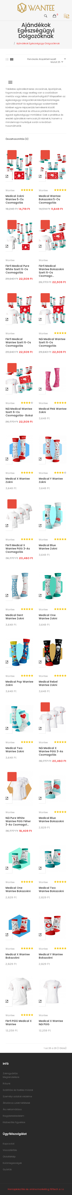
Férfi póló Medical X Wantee (19, 1022)
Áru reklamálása (12, 1109)
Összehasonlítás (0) (17, 139)
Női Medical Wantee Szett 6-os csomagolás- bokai (19, 412)
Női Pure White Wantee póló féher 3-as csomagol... (18, 821)
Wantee (10, 190)
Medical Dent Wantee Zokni (15, 616)
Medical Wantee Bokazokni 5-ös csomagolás (50, 199)
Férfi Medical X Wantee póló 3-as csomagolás (18, 548)
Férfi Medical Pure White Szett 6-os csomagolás (17, 269)
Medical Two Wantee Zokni (15, 749)
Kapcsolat (8, 1143)
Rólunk (6, 1083)
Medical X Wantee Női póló (51, 1022)
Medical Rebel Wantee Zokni (48, 683)
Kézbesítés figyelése (14, 1122)
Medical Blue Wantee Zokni (48, 546)
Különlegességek (12, 1163)
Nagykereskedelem (13, 1115)
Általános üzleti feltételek (16, 1102)
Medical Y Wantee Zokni (51, 480)
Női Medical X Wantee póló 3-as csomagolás (51, 751)
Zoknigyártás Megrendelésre (11, 1075)
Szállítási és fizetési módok (18, 1090)
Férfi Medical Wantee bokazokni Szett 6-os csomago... (51, 271)
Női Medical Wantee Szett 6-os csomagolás (52, 342)
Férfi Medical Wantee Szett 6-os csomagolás (18, 342)
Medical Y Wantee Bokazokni (51, 956)
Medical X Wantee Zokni (18, 480)
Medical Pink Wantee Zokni (52, 410)
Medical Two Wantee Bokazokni (51, 889)
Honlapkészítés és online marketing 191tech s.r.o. (36, 1189)
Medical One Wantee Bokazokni (18, 889)
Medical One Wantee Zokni (48, 616)
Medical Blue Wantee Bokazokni (51, 819)
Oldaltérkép (9, 1156)
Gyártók (7, 1169)
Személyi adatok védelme (17, 1096)
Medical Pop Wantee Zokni (19, 683)
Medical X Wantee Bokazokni (18, 956)
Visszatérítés (10, 1150)
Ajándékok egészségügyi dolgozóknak (38, 43)
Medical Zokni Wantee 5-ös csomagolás (15, 199)
